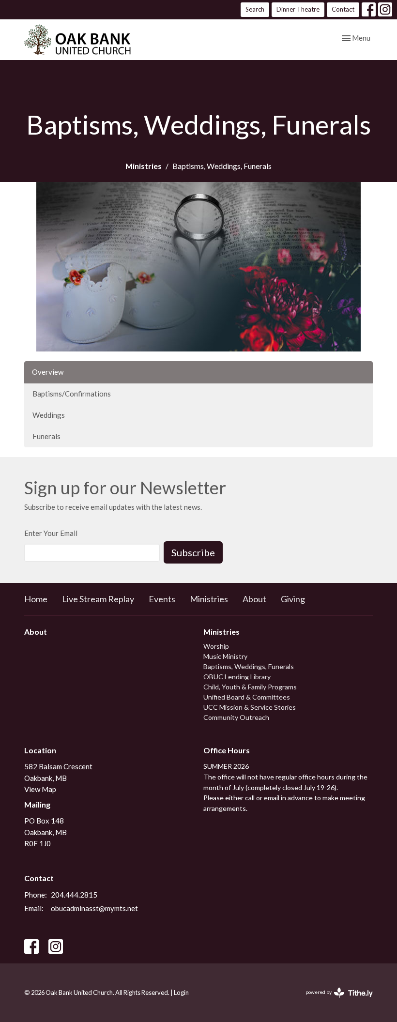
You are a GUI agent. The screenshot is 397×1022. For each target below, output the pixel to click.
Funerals (46, 436)
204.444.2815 (74, 894)
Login (181, 992)
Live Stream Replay (98, 599)
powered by (334, 1000)
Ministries (143, 165)
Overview (47, 371)
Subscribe (193, 552)
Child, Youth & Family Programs (250, 687)
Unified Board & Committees (246, 697)
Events (162, 599)
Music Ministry (225, 656)
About (254, 599)
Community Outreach (236, 717)
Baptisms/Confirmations (71, 393)
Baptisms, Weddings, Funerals (248, 666)
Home (35, 599)
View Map (40, 789)
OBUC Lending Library (237, 676)
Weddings (48, 415)
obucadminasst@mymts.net (94, 908)
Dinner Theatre (298, 9)
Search (254, 9)
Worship (216, 646)
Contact (343, 9)
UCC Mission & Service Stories (249, 707)
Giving (293, 599)
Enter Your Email (50, 533)
